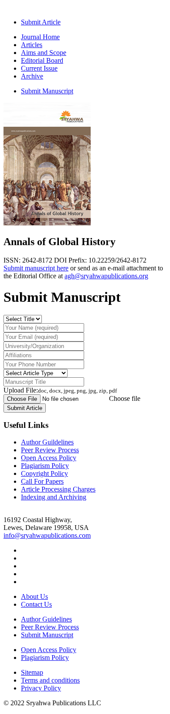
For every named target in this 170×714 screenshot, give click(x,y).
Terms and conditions (50, 680)
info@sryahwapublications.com (47, 535)
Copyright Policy (44, 473)
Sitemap (32, 672)
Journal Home (40, 37)
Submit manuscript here (35, 268)
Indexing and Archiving (53, 497)
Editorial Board (42, 60)
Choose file (124, 398)
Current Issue (39, 68)
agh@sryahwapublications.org (106, 276)
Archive (32, 76)
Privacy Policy (41, 688)
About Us (34, 596)
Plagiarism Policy (45, 465)
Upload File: (60, 390)
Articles (31, 44)
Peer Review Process (50, 450)
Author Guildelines (47, 442)
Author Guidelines (46, 619)
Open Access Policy (48, 457)
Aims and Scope (43, 52)
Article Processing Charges (58, 489)
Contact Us (36, 604)
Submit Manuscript (47, 91)
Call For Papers (42, 481)
